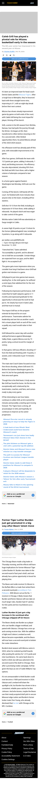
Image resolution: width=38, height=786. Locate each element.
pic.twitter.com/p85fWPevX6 (13, 240)
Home (4, 503)
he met (16, 703)
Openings (27, 738)
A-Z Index (27, 756)
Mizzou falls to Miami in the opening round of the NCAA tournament (18, 486)
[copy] (13, 55)
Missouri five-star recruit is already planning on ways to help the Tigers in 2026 (19, 421)
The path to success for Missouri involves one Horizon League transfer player (18, 457)
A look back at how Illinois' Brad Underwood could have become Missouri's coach (16, 429)
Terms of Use (28, 748)
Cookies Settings (8, 759)
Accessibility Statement (11, 756)
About (4, 738)
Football (10, 722)
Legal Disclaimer (29, 752)
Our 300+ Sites (29, 741)
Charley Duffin (9, 51)
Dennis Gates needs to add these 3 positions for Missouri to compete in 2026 (18, 465)
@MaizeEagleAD (17, 231)
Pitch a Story (28, 745)
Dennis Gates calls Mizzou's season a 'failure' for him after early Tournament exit (19, 479)
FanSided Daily (7, 745)
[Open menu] (3, 3)
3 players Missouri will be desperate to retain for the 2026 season (19, 472)
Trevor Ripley (9, 529)
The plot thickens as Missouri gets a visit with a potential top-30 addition (18, 445)
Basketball (11, 503)
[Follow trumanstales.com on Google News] (33, 495)
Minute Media (11, 764)
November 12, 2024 (9, 245)
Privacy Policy (7, 748)
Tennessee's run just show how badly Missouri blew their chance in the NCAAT (18, 438)
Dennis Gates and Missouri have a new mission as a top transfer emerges (19, 450)
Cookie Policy (7, 752)
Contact (5, 741)
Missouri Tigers (25, 95)
